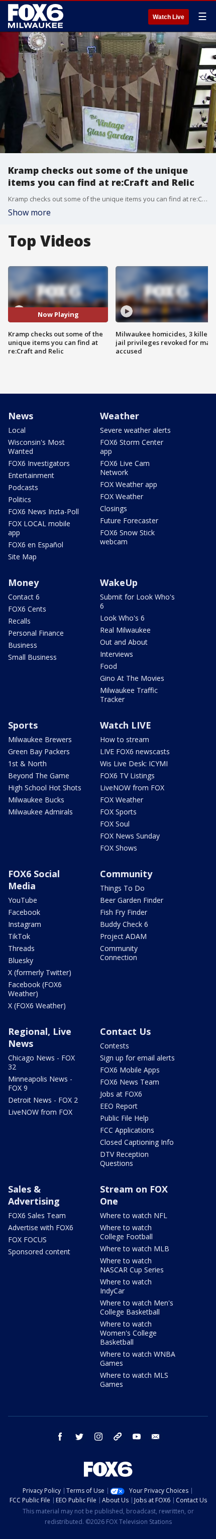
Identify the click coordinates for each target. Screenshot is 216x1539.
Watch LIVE (125, 725)
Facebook (24, 912)
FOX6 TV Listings (127, 775)
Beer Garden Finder (131, 900)
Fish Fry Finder (123, 912)
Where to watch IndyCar (126, 1286)
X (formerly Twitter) (39, 972)
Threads (21, 948)
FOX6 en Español (35, 544)
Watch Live (168, 17)
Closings (113, 508)
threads (118, 1437)
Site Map (22, 556)
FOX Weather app (128, 484)
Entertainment (31, 475)
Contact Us (125, 1031)
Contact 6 (24, 597)
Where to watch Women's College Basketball (128, 1333)
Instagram (24, 924)
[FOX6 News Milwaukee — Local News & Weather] (37, 16)
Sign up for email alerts (137, 1057)
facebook (60, 1437)
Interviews (116, 654)
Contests (114, 1045)
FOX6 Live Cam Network (125, 467)
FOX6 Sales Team (37, 1215)
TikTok (19, 936)
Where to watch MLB (134, 1248)
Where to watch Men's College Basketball (136, 1307)
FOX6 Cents (27, 609)
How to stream (124, 739)
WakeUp (119, 582)
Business (22, 645)
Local (17, 430)
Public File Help (124, 1118)
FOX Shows (118, 848)
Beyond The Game (38, 775)
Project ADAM (123, 936)
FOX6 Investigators (39, 463)
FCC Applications (127, 1130)
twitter (79, 1437)
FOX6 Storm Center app (131, 446)
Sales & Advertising (34, 1195)
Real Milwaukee (125, 630)
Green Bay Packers (39, 751)
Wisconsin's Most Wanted (36, 446)
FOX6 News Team (129, 1082)
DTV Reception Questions (124, 1158)
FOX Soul (115, 823)
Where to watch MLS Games (134, 1379)
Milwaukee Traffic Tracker (129, 694)
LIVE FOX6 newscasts (135, 751)
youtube (137, 1437)
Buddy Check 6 (124, 924)
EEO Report (119, 1106)
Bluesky (20, 960)
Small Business (32, 657)
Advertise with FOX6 (40, 1227)
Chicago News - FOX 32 (41, 1062)
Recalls (19, 621)
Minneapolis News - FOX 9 (40, 1083)
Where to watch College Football (126, 1232)
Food (108, 666)
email (156, 1437)
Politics (19, 499)
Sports (23, 725)
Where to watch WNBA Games (137, 1358)
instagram (98, 1437)
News (20, 416)
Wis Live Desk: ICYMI (134, 763)
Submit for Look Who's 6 (137, 601)
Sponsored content (39, 1251)
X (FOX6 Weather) (37, 1005)
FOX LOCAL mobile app (39, 528)
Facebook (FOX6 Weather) (35, 989)
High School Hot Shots (44, 787)
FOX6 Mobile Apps (130, 1070)
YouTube (22, 900)
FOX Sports (118, 811)
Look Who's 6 (122, 618)
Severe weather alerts (135, 430)
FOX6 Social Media (34, 880)
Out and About (124, 642)
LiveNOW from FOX (132, 787)
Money (23, 582)
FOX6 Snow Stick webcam (127, 537)
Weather (119, 416)
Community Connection (119, 952)
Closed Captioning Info (137, 1142)
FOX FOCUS (27, 1239)
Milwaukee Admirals (40, 811)
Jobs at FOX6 (121, 1094)
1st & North (27, 763)
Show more (29, 212)
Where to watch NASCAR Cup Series (132, 1265)
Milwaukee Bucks (36, 799)
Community (126, 874)
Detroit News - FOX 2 (43, 1100)
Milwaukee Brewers (40, 739)
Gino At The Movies (132, 678)
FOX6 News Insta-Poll (43, 511)
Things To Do (122, 888)
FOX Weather (121, 496)
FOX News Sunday (130, 836)
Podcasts (23, 487)
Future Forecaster (129, 520)
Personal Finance (36, 633)
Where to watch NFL (133, 1215)
